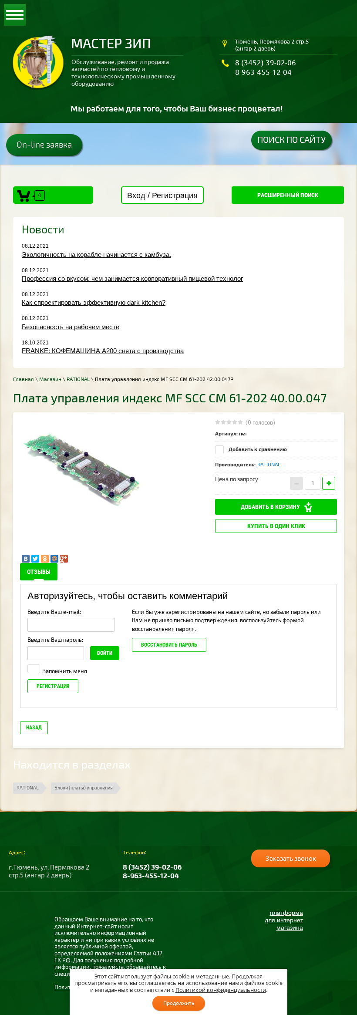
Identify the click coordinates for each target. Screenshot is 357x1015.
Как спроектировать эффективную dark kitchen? (93, 302)
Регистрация (53, 686)
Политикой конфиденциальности (220, 990)
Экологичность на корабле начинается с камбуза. (96, 254)
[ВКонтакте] (26, 559)
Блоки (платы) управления (83, 788)
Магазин (50, 379)
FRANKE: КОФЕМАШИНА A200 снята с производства (103, 350)
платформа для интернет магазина (284, 920)
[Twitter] (35, 559)
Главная (23, 379)
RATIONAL (78, 379)
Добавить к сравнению (257, 449)
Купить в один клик (276, 526)
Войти (104, 653)
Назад (34, 728)
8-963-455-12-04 (263, 72)
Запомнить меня (64, 671)
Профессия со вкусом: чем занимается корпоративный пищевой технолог (132, 278)
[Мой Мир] (54, 559)
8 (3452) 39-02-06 (265, 62)
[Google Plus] (64, 559)
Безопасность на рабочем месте (70, 326)
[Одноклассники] (45, 559)
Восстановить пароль (169, 645)
